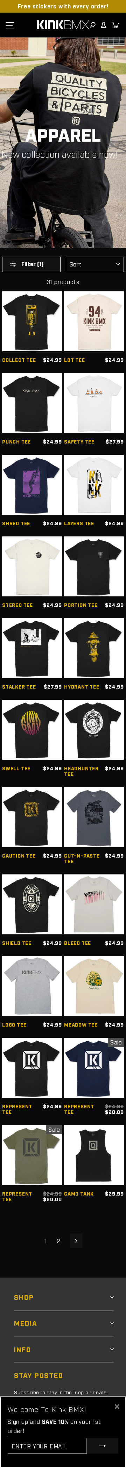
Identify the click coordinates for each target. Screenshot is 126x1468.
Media (25, 1323)
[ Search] (92, 25)
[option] (63, 6)
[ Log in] (103, 25)
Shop (24, 1297)
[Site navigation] (10, 25)
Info (22, 1349)
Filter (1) (32, 263)
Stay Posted (38, 1375)
